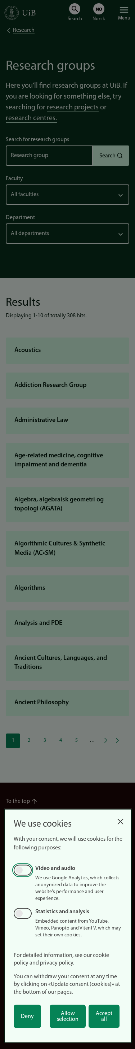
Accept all (104, 1016)
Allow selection (67, 1016)
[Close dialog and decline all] (120, 819)
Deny (27, 1016)
